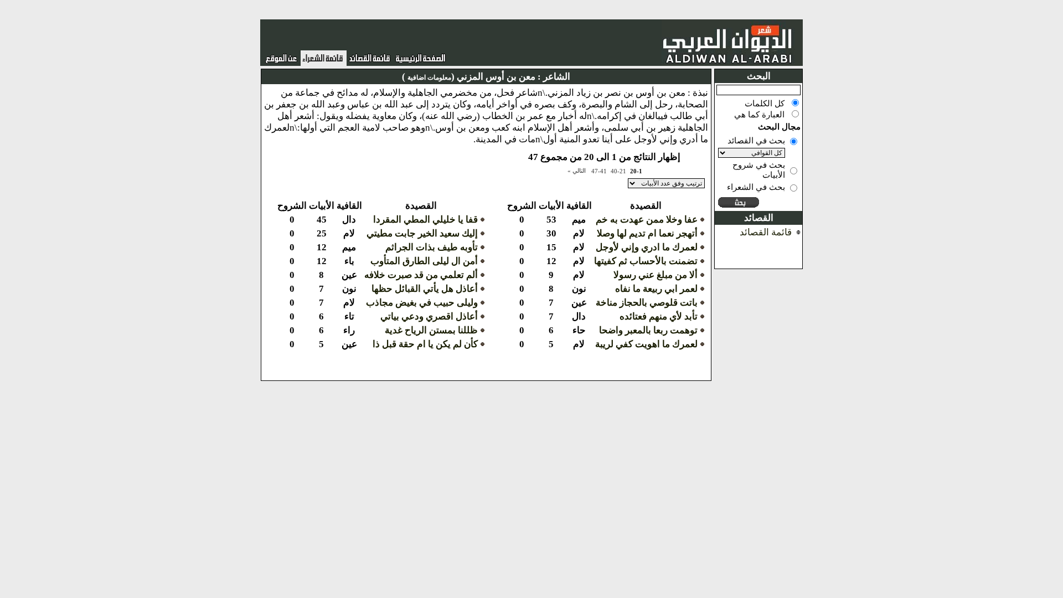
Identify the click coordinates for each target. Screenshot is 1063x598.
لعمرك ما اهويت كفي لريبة (646, 344)
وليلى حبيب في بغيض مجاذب (422, 302)
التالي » (576, 170)
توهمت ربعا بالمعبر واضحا (648, 330)
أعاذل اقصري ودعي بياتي (429, 316)
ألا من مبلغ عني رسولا (655, 275)
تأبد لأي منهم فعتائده (659, 316)
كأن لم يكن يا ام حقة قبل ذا (425, 344)
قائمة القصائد (766, 232)
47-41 (599, 171)
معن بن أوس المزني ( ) (468, 76)
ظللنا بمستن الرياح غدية (431, 330)
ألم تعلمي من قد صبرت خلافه (421, 275)
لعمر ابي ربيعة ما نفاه (656, 288)
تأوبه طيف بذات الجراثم (431, 247)
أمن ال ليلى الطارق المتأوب (424, 261)
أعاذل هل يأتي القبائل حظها (424, 288)
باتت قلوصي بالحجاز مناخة (647, 302)
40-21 (618, 171)
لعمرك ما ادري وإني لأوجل (647, 247)
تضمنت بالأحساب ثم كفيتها (646, 261)
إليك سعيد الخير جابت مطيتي (422, 233)
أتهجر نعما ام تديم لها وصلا (647, 233)
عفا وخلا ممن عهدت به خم (647, 219)
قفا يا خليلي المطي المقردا (425, 219)
